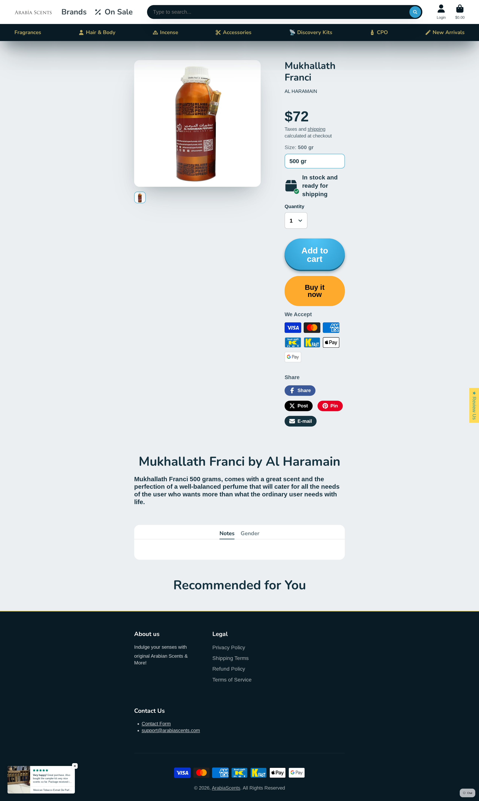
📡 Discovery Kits (310, 32)
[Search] (415, 12)
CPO (382, 32)
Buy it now (315, 290)
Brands (74, 12)
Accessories (237, 32)
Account (441, 11)
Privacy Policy (228, 647)
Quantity (294, 206)
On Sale (119, 12)
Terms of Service (232, 680)
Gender (250, 533)
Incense (169, 32)
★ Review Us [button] (474, 405)
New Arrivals (449, 32)
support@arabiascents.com (171, 730)
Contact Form (156, 723)
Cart (460, 11)
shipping (316, 129)
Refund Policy (228, 669)
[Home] (33, 11)
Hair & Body (100, 32)
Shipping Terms (230, 658)
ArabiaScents (226, 788)
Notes (226, 533)
